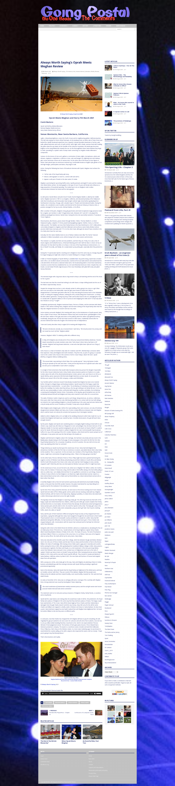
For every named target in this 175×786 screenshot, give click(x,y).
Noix (106, 565)
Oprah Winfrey (72, 702)
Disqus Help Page (93, 776)
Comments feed (45, 761)
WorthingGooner (110, 660)
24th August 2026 (119, 113)
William (107, 656)
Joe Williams (108, 520)
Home (42, 26)
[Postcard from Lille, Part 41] (119, 197)
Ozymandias (108, 577)
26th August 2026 (119, 78)
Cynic (106, 438)
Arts (74, 71)
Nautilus (107, 559)
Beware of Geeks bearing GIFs (114, 410)
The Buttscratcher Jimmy (112, 632)
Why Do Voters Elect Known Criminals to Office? (122, 85)
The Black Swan (109, 629)
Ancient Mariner (109, 383)
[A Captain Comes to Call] (108, 113)
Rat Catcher (108, 596)
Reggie (107, 602)
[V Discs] (119, 285)
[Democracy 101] (119, 327)
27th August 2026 (119, 69)
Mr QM (107, 556)
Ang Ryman (108, 386)
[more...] (110, 181)
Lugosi (107, 547)
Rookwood (108, 608)
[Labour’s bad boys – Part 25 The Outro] (108, 67)
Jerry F (106, 505)
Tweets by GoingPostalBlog (113, 135)
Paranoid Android (110, 580)
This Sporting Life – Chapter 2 (119, 167)
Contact (91, 764)
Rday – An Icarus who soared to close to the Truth (123, 103)
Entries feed (44, 759)
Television (44, 73)
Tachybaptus (108, 626)
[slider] (98, 693)
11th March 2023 (110, 170)
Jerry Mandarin (109, 508)
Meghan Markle (60, 702)
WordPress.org (45, 764)
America (70, 71)
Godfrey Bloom (109, 483)
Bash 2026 (91, 759)
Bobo (106, 419)
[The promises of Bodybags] (108, 123)
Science (75, 26)
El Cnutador (108, 465)
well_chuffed (108, 653)
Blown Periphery (109, 416)
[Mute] (95, 693)
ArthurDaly (108, 392)
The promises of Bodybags (122, 121)
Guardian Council (110, 492)
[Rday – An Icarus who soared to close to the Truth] (108, 104)
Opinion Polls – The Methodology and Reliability (122, 75)
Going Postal (76, 114)
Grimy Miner (108, 486)
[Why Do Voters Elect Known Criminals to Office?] (108, 86)
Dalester (107, 441)
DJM (106, 450)
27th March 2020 (110, 300)
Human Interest (80, 71)
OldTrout (107, 574)
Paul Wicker (108, 587)
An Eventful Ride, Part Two (91, 742)
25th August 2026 (119, 97)
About (90, 761)
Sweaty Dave (108, 623)
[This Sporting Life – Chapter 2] (119, 154)
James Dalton (109, 498)
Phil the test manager (111, 593)
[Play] (43, 693)
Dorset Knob (108, 453)
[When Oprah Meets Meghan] (71, 732)
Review (97, 71)
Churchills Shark (109, 426)
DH (106, 444)
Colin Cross (108, 429)
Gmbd (106, 480)
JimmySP (107, 511)
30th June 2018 (110, 343)
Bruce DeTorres (65, 681)
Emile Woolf (108, 468)
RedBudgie (108, 599)
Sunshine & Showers (111, 620)
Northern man (109, 568)
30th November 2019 (111, 212)
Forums (108, 26)
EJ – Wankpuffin (109, 462)
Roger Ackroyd (109, 605)
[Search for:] (125, 29)
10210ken (107, 371)
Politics (52, 26)
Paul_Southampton (110, 584)
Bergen (107, 407)
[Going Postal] (85, 23)
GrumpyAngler (109, 489)
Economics (63, 26)
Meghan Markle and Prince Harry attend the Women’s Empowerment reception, (71, 679)
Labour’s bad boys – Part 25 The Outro (123, 66)
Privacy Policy (92, 773)
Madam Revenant (110, 550)
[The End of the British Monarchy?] (50, 732)
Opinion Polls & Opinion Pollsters (121, 94)
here (76, 259)
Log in (42, 756)
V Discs (108, 298)
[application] (71, 693)
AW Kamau (108, 395)
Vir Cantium (108, 647)
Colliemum (108, 432)
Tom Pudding (109, 635)
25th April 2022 (110, 258)
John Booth (108, 523)
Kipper (106, 541)
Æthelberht (108, 374)
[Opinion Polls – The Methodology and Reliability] (108, 77)
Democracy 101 (112, 340)
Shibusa (107, 617)
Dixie (106, 447)
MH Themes (72, 782)
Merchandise (120, 26)
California (48, 702)
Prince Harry (85, 702)
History (85, 26)
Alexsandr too (109, 377)
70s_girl (107, 365)
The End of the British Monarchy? (48, 742)
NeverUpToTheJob (110, 562)
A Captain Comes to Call (121, 112)
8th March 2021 (47, 71)
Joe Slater (107, 517)
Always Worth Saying (59, 71)
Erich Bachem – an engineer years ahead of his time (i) (118, 254)
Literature (97, 26)
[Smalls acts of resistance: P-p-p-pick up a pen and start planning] (119, 720)
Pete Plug (107, 590)
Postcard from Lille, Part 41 (118, 210)
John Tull (107, 526)
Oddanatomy (108, 571)
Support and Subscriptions (96, 767)
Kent (106, 538)
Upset (106, 638)
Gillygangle (108, 477)
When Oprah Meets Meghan (69, 742)
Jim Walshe (108, 514)
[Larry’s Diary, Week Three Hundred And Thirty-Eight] (127, 720)
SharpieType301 (109, 614)
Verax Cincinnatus (110, 641)
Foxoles (107, 474)
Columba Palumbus (110, 435)
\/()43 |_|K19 (109, 650)
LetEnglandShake (110, 544)
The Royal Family (47, 706)
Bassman (107, 404)
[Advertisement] (87, 47)
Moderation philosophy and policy (98, 770)
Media (92, 71)
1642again (108, 368)
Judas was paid (109, 532)
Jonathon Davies (109, 529)
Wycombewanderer (110, 663)
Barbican (107, 401)
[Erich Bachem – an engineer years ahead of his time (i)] (119, 239)
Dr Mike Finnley (109, 459)
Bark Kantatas (109, 398)
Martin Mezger (109, 553)
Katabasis (107, 535)
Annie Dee (108, 389)
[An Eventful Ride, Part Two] (92, 732)
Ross (106, 611)
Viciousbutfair (109, 644)
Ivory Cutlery (108, 495)
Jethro (106, 501)
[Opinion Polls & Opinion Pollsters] (108, 95)
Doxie (106, 456)
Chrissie (107, 422)
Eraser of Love (109, 471)
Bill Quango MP (109, 413)
